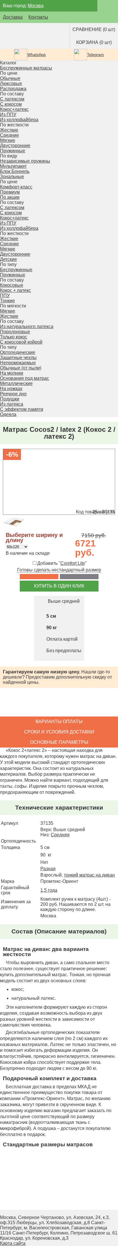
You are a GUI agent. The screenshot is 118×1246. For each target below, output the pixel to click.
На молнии (11, 373)
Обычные (10, 78)
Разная (48, 868)
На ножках (11, 388)
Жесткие (9, 130)
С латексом (12, 99)
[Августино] (24, 36)
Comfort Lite (72, 563)
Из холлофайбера (19, 119)
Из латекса (11, 404)
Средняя (60, 834)
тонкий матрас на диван (89, 875)
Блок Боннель (15, 171)
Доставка (13, 17)
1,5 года (48, 890)
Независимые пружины (25, 161)
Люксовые (11, 83)
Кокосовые (11, 285)
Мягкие (7, 140)
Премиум (10, 192)
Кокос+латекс (14, 109)
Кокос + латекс (15, 290)
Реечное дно (13, 393)
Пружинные (12, 274)
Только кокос (13, 336)
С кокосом (11, 104)
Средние (9, 135)
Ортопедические (17, 352)
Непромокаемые (18, 362)
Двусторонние (15, 145)
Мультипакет (13, 166)
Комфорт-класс (16, 186)
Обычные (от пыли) (20, 367)
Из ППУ (8, 114)
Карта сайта (12, 1243)
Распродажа (13, 88)
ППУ (5, 295)
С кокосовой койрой (21, 342)
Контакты (38, 17)
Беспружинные (16, 269)
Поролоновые (15, 331)
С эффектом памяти (21, 409)
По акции (9, 197)
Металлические (16, 383)
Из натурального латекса (26, 326)
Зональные (12, 176)
